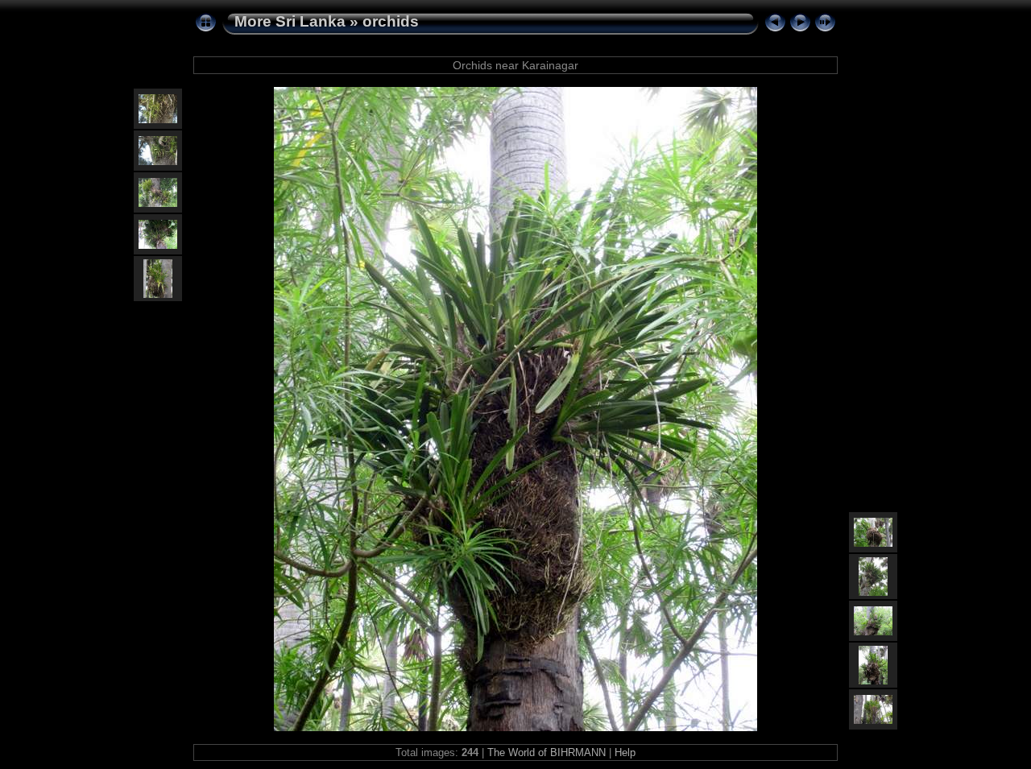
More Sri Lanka (290, 21)
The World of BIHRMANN (546, 752)
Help (625, 752)
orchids (390, 21)
